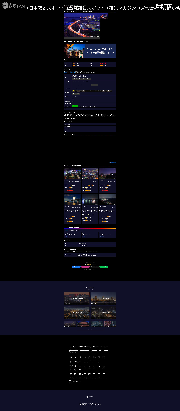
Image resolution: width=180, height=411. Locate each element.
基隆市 (85, 366)
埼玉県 (89, 355)
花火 (77, 381)
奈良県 (89, 357)
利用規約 (93, 346)
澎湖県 (71, 369)
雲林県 (80, 373)
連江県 (80, 369)
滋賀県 (85, 357)
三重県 (104, 356)
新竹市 (89, 366)
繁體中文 (164, 5)
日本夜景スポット (47, 8)
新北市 (75, 366)
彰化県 (71, 373)
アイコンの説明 (77, 93)
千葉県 (94, 355)
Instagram (86, 266)
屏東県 (89, 373)
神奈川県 (85, 355)
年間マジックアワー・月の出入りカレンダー (82, 78)
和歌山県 (94, 357)
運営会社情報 (80, 346)
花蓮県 (99, 373)
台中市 (99, 366)
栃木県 (71, 355)
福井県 (85, 356)
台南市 (104, 366)
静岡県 (99, 356)
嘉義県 (85, 373)
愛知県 (89, 356)
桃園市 (80, 366)
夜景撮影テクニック (82, 383)
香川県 (89, 358)
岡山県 (71, 358)
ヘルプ (98, 346)
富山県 (75, 356)
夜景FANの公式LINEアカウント (69, 72)
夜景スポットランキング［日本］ (75, 361)
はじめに (74, 346)
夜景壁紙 (76, 383)
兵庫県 (80, 357)
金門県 (75, 369)
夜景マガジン (122, 8)
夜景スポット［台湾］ (73, 365)
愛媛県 (94, 358)
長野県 (71, 356)
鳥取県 (99, 357)
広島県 (75, 358)
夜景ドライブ (81, 381)
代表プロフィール (87, 346)
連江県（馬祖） (81, 374)
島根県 (104, 357)
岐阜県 (94, 356)
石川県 (80, 356)
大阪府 (71, 357)
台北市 (71, 366)
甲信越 (92, 362)
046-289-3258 (89, 403)
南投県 (75, 373)
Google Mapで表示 (112, 162)
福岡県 (104, 358)
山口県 (80, 358)
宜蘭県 (94, 373)
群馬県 (75, 355)
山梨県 (104, 355)
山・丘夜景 (74, 88)
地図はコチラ (94, 84)
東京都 (80, 355)
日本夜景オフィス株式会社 (87, 404)
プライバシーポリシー (104, 346)
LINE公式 (104, 266)
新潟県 (99, 355)
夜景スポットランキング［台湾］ (75, 370)
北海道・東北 (72, 362)
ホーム (70, 346)
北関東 (78, 362)
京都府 (75, 357)
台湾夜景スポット (87, 8)
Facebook (77, 266)
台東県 (104, 373)
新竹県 (94, 366)
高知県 (99, 358)
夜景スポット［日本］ (73, 352)
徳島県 (85, 358)
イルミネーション (72, 381)
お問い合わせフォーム (82, 254)
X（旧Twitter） (95, 266)
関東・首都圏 (86, 362)
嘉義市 (94, 374)
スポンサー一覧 (90, 329)
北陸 (98, 362)
